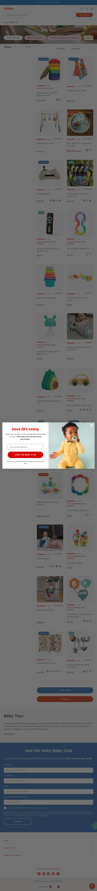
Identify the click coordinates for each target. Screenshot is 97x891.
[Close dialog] (92, 425)
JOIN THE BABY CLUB (25, 454)
